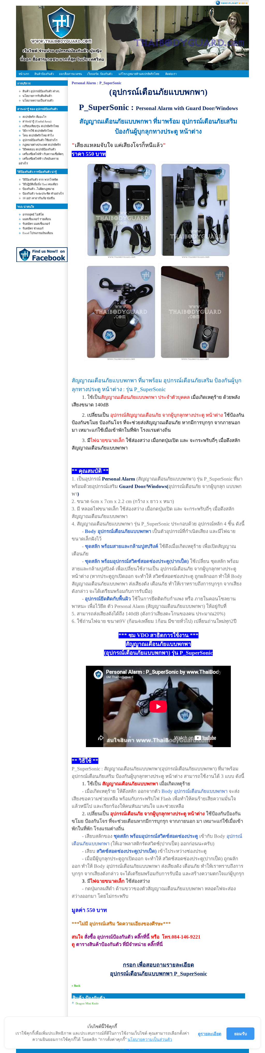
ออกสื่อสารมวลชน (70, 73)
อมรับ (240, 1033)
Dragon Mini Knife (87, 1003)
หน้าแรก (24, 73)
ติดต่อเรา (171, 73)
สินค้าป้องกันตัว (44, 73)
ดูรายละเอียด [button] (209, 1033)
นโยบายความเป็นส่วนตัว (150, 1039)
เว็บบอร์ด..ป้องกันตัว (99, 73)
